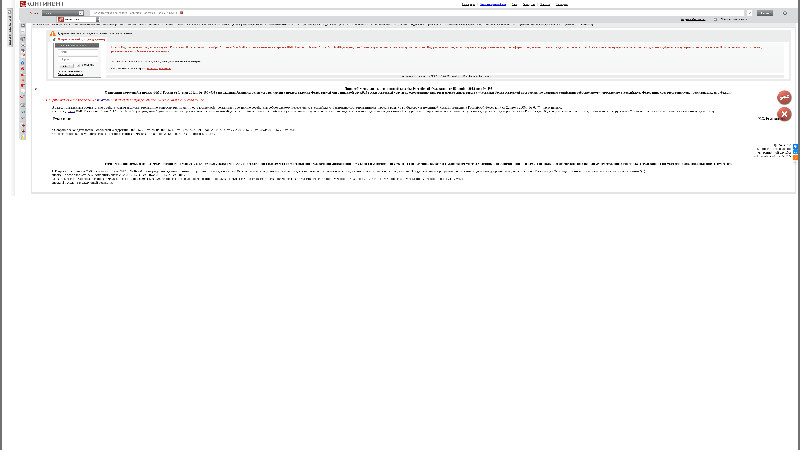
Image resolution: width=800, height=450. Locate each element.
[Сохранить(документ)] (22, 39)
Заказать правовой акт (493, 4)
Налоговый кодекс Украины (159, 12)
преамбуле (349, 171)
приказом (103, 100)
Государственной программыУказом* (307, 107)
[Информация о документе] (22, 62)
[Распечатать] (22, 45)
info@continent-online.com (473, 76)
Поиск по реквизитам (734, 19)
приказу (772, 150)
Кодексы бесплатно (693, 19)
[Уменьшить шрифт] (22, 117)
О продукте (529, 4)
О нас (515, 4)
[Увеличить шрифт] (22, 112)
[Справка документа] (22, 68)
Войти (66, 65)
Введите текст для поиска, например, (135, 12)
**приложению (383, 111)
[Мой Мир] (795, 151)
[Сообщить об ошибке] (22, 136)
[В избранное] (22, 80)
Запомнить (87, 65)
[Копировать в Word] (22, 50)
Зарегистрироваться (70, 71)
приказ (70, 111)
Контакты (545, 4)
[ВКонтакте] (795, 146)
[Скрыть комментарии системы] (22, 56)
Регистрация (468, 4)
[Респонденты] (22, 131)
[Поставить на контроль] (22, 74)
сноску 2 (82, 182)
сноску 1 (119, 175)
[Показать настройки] (785, 12)
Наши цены (562, 4)
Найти (765, 13)
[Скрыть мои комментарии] (22, 91)
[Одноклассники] (795, 157)
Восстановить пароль (70, 74)
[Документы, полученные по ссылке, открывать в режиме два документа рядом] (22, 31)
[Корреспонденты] (22, 125)
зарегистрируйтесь (159, 68)
